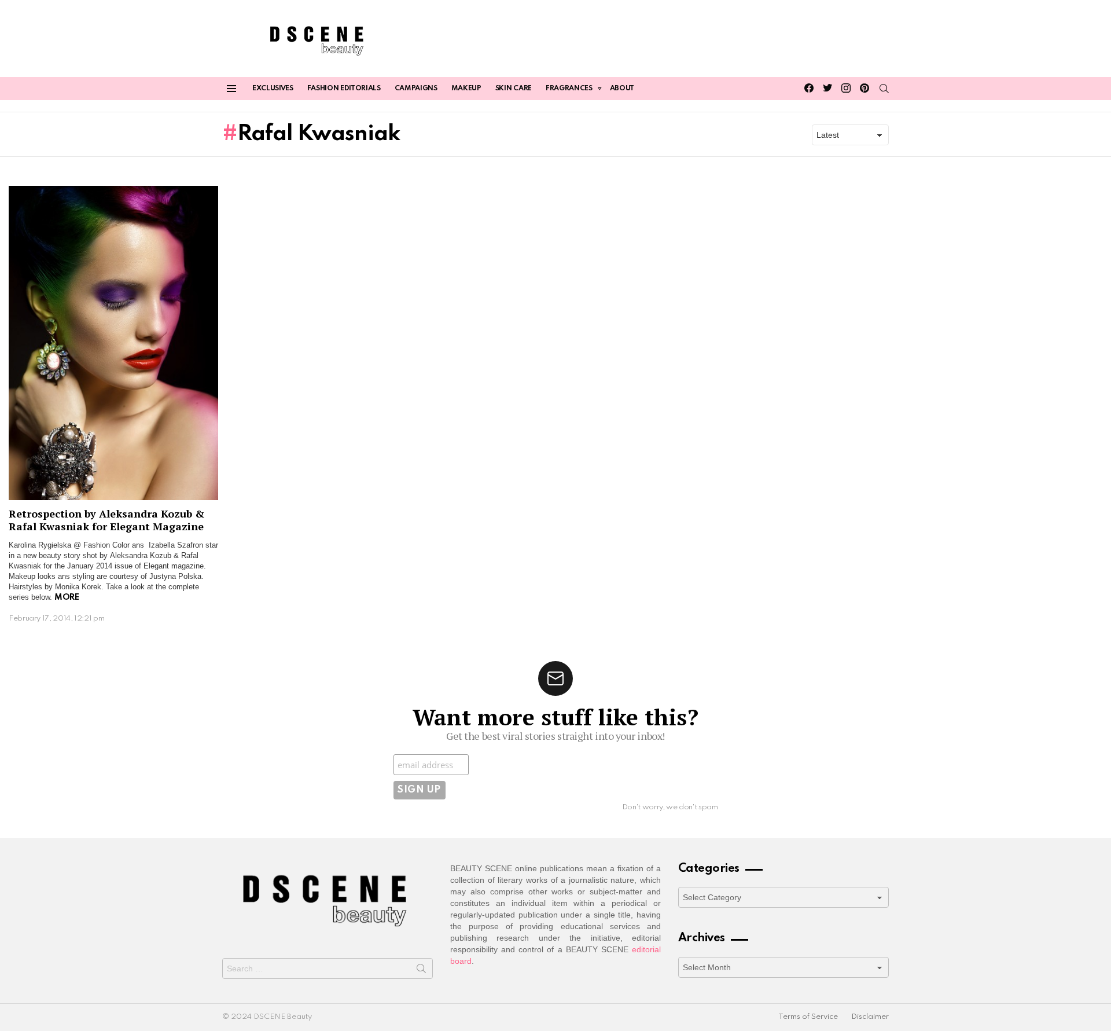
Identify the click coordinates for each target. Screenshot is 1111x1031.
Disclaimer (870, 1017)
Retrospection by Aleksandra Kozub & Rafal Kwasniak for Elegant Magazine (106, 520)
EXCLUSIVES (272, 88)
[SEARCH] (884, 88)
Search (421, 971)
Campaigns (416, 88)
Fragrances (569, 88)
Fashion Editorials (344, 88)
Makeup (466, 88)
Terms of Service (808, 1017)
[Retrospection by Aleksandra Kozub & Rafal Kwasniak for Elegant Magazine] (113, 343)
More (66, 597)
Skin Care (513, 88)
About (622, 88)
